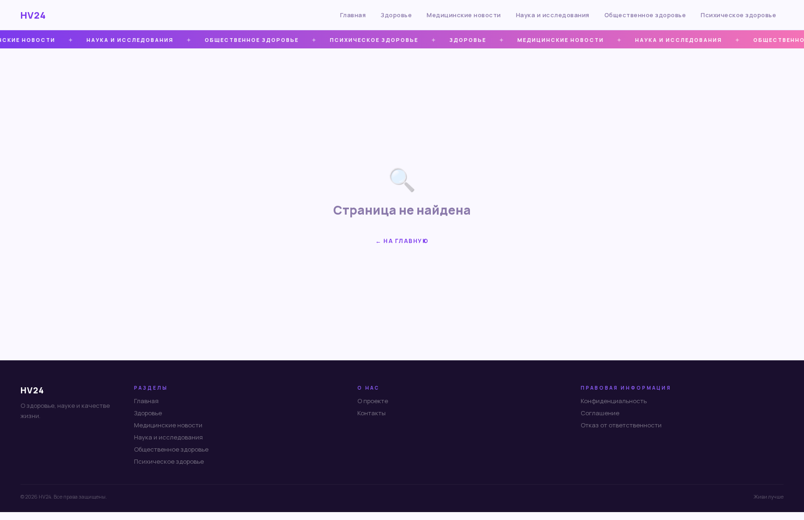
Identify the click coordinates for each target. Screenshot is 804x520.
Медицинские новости (464, 15)
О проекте (372, 401)
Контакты (371, 413)
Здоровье (396, 15)
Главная (353, 15)
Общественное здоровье (645, 15)
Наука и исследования (553, 15)
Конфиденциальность (614, 401)
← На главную (402, 241)
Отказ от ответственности (621, 425)
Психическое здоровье (738, 15)
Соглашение (600, 413)
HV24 (33, 15)
